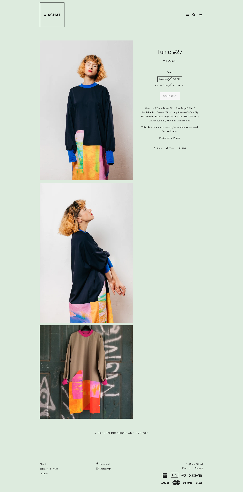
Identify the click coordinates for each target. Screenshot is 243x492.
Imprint (44, 473)
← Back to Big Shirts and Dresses (121, 433)
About (43, 463)
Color (170, 72)
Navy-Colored (169, 79)
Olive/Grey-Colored (169, 85)
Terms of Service (49, 468)
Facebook (104, 463)
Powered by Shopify (192, 468)
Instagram (105, 468)
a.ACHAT (198, 463)
